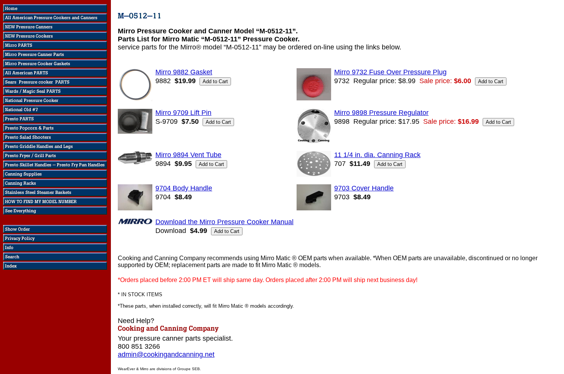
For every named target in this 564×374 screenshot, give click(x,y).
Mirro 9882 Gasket (183, 72)
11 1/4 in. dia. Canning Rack (377, 155)
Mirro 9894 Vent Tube (188, 155)
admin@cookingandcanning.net (166, 354)
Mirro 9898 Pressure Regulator (381, 112)
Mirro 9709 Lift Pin (183, 112)
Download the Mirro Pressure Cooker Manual (224, 222)
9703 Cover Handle (364, 188)
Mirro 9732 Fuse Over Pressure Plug (390, 72)
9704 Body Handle (183, 188)
